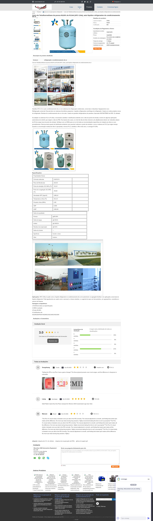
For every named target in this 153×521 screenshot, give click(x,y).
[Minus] (149, 479)
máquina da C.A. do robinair (46, 441)
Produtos (89, 7)
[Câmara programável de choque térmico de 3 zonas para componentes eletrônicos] (63, 478)
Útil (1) (112, 367)
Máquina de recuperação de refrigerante (52, 12)
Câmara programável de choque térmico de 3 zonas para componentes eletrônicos (63, 487)
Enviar (115, 499)
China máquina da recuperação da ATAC (54, 517)
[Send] (148, 518)
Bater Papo (97, 48)
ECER (76, 519)
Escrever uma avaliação (53, 341)
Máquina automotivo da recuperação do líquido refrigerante (62, 496)
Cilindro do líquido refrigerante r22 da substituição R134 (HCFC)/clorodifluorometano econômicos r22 (64, 501)
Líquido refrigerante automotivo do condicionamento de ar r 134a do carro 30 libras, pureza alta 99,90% (85, 506)
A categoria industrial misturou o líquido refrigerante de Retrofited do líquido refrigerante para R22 (43, 500)
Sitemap (103, 506)
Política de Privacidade (37, 517)
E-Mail (98, 506)
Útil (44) (97, 399)
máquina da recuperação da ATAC (64, 441)
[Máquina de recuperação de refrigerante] (101, 478)
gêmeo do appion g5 (82, 441)
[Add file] (118, 518)
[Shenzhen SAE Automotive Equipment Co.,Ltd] (42, 7)
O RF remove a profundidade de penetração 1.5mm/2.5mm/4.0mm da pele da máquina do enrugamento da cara (38, 489)
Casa (71, 7)
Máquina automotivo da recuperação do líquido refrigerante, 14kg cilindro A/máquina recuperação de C (76, 488)
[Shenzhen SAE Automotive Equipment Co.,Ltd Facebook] (98, 504)
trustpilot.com (100, 367)
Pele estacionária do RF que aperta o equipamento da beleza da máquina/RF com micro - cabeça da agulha (88, 489)
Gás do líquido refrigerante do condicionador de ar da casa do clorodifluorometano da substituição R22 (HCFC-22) (63, 512)
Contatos (100, 7)
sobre (80, 7)
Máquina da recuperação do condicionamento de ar (85, 495)
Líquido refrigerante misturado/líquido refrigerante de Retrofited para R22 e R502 (43, 505)
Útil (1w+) (96, 414)
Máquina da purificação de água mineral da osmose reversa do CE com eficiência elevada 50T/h (114, 487)
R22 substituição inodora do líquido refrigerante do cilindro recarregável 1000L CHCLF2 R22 (63, 507)
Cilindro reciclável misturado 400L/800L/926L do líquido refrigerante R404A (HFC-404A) (43, 509)
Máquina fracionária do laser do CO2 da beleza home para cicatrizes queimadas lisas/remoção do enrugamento (51, 489)
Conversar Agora (112, 7)
